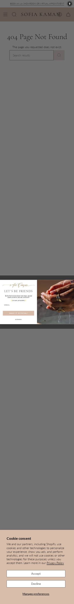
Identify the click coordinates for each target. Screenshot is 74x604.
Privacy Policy (55, 563)
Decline (36, 583)
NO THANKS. (18, 319)
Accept (36, 573)
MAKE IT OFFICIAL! (18, 313)
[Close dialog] (72, 282)
